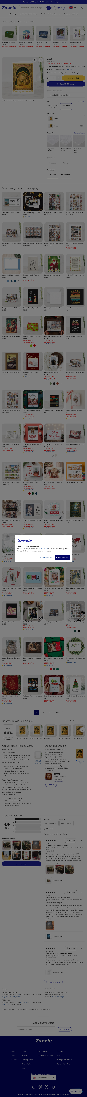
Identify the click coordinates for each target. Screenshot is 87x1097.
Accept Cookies (62, 557)
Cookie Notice (43, 549)
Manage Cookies (46, 557)
